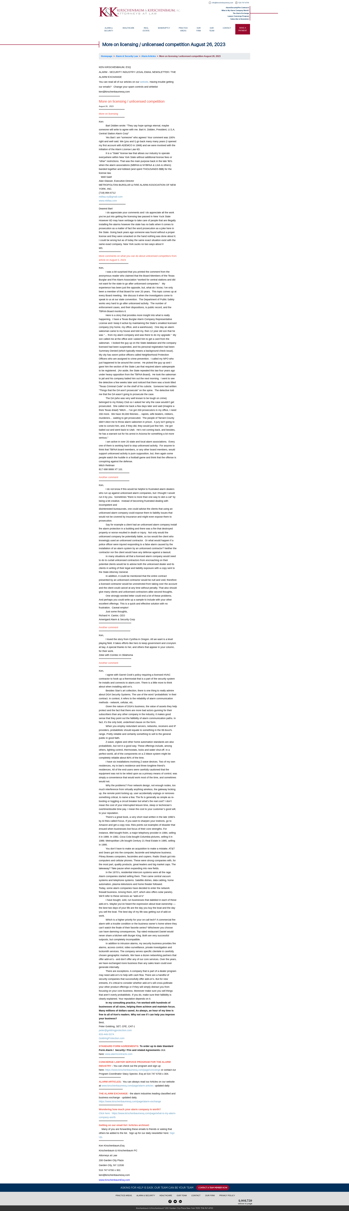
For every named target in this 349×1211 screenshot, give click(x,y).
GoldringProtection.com (111, 1038)
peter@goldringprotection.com (115, 1030)
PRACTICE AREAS (183, 29)
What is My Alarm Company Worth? (235, 10)
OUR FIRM (198, 29)
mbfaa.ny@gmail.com (111, 196)
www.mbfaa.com (108, 200)
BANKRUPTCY (164, 28)
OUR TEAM (211, 29)
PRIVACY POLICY (227, 1195)
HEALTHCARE (128, 28)
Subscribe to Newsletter (239, 19)
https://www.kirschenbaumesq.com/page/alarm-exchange (130, 1101)
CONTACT (227, 28)
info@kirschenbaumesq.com (222, 3)
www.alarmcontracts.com (118, 1054)
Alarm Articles (148, 56)
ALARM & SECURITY (108, 29)
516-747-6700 (243, 3)
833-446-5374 (106, 1034)
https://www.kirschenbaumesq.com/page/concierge (132, 1069)
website (144, 82)
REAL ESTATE (146, 29)
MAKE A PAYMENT (242, 29)
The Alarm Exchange (241, 13)
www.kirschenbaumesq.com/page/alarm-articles (128, 1085)
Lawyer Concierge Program (238, 16)
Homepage (106, 56)
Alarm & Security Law (127, 56)
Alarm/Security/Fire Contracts (237, 8)
